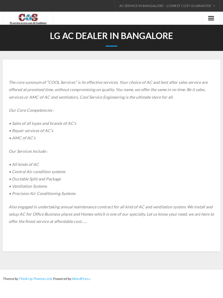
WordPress (81, 278)
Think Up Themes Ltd (35, 278)
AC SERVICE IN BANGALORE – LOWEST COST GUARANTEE (165, 5)
